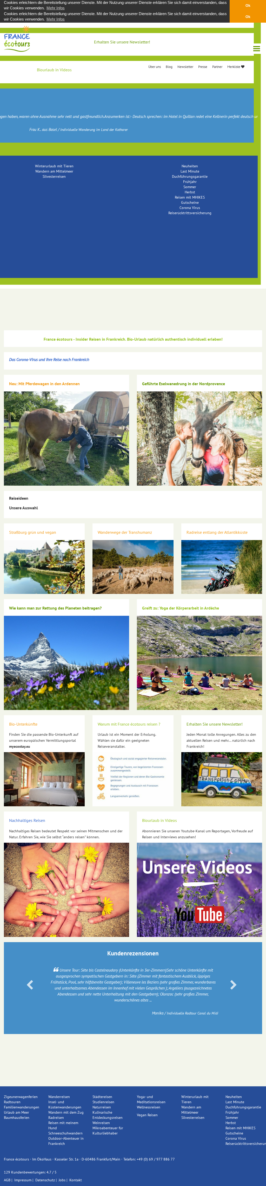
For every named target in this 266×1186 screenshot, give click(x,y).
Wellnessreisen (148, 1107)
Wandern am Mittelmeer (54, 171)
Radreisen (56, 1117)
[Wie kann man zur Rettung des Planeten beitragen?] (66, 663)
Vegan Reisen (147, 1115)
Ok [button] (247, 6)
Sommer (189, 187)
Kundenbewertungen (28, 1172)
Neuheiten (190, 166)
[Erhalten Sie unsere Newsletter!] (221, 779)
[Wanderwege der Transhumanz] (132, 567)
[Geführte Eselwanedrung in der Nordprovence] (199, 438)
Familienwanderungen (21, 1107)
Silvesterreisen (54, 176)
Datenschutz (45, 1180)
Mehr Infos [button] (55, 8)
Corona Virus (189, 207)
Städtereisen (102, 1096)
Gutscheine (190, 202)
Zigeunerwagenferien (21, 1096)
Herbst (190, 192)
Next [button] (233, 985)
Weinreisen (101, 1122)
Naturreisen (101, 1107)
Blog (169, 67)
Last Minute (190, 171)
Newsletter (185, 67)
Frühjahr (190, 181)
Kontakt (75, 1180)
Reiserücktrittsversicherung (189, 213)
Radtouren (12, 1102)
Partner (217, 67)
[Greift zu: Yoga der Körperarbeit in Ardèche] (199, 663)
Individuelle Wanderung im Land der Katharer (94, 129)
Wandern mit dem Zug (66, 1112)
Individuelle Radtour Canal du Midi (192, 1013)
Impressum (22, 1180)
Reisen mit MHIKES (190, 197)
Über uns (154, 67)
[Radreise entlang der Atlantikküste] (221, 567)
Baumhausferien (16, 1117)
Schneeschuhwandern (65, 1133)
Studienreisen (103, 1102)
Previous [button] (30, 985)
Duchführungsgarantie (190, 176)
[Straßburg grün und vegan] (44, 567)
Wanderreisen (59, 1096)
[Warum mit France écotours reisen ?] (132, 779)
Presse (202, 67)
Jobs (62, 1180)
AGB (7, 1180)
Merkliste (234, 67)
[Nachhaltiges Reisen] (66, 890)
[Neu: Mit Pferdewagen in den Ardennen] (66, 438)
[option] (133, 991)
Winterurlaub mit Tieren (54, 166)
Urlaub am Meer (16, 1112)
